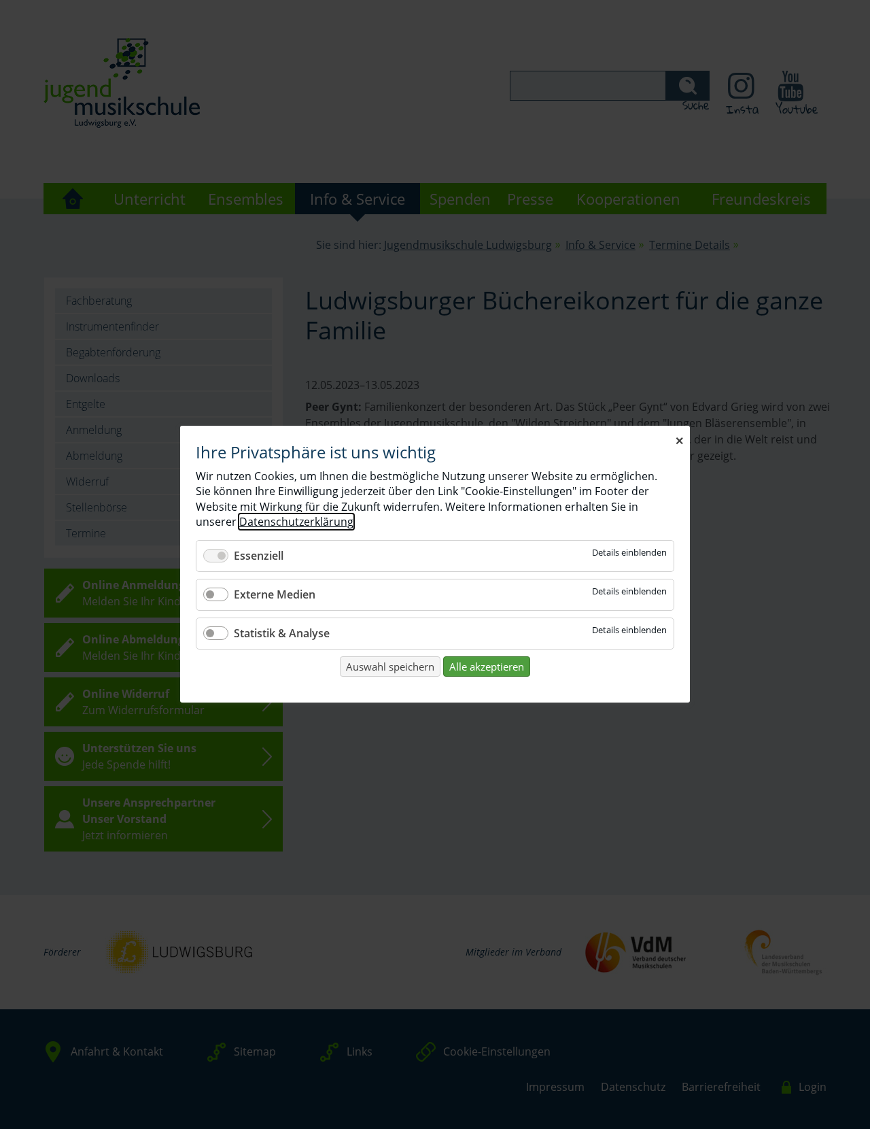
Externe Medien (274, 594)
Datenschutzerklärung (296, 522)
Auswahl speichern (390, 666)
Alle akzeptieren (486, 666)
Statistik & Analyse (282, 633)
